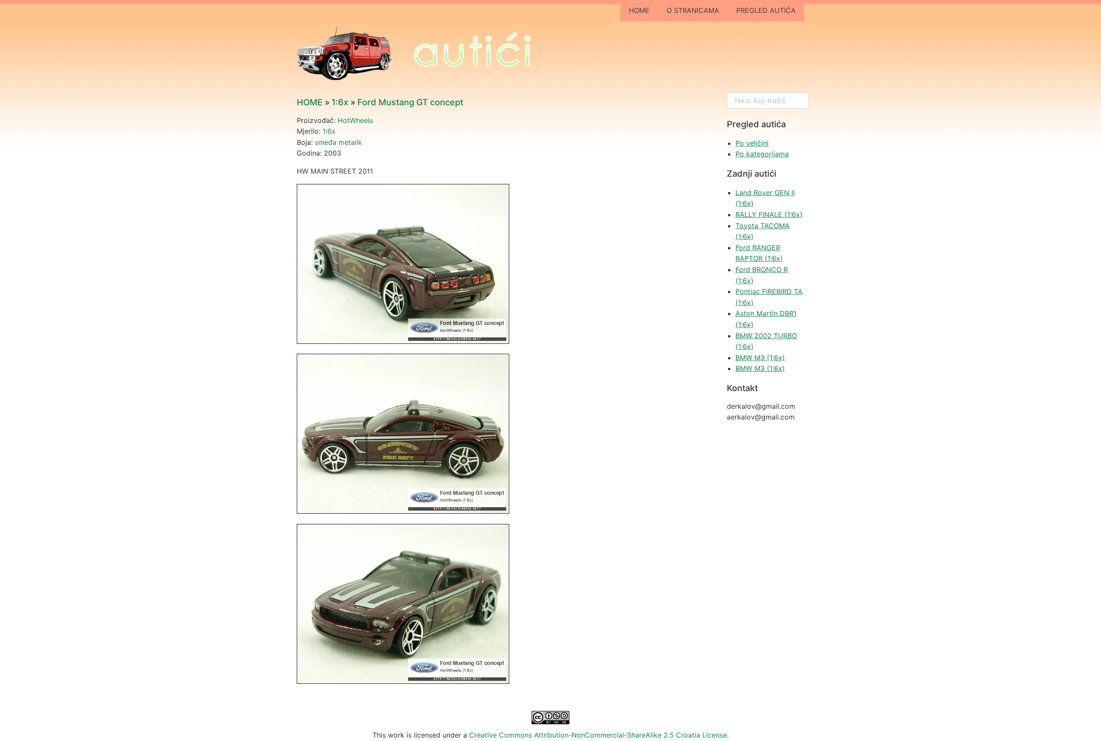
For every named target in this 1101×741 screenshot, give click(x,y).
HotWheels (355, 120)
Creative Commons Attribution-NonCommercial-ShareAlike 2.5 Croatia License (598, 735)
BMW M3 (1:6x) (760, 357)
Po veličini (752, 143)
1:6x (340, 102)
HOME (639, 10)
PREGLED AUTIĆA (766, 10)
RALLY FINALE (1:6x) (769, 214)
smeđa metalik (338, 142)
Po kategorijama (762, 154)
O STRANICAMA (693, 10)
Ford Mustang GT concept (410, 102)
